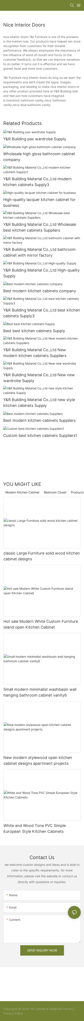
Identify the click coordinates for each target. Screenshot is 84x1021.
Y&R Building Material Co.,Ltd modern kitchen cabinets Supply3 (37, 182)
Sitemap (29, 1013)
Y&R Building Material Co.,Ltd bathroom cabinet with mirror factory (39, 252)
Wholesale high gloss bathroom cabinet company (39, 157)
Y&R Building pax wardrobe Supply (34, 139)
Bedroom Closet (55, 492)
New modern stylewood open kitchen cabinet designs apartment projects (37, 760)
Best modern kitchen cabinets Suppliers (39, 420)
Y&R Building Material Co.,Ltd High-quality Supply (41, 273)
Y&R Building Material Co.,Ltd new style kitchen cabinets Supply (39, 402)
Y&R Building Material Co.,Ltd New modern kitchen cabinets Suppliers (34, 353)
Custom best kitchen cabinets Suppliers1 (40, 435)
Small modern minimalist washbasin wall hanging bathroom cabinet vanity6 (39, 692)
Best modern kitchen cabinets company (39, 291)
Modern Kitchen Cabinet (22, 492)
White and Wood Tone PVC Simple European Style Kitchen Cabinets (34, 828)
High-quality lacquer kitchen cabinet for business (39, 202)
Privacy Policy (13, 1013)
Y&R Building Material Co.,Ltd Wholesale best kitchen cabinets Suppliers (39, 227)
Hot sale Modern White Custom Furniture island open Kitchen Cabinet (40, 624)
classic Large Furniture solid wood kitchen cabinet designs (41, 556)
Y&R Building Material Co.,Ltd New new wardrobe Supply (39, 378)
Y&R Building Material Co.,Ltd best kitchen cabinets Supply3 (41, 313)
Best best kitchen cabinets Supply (34, 331)
